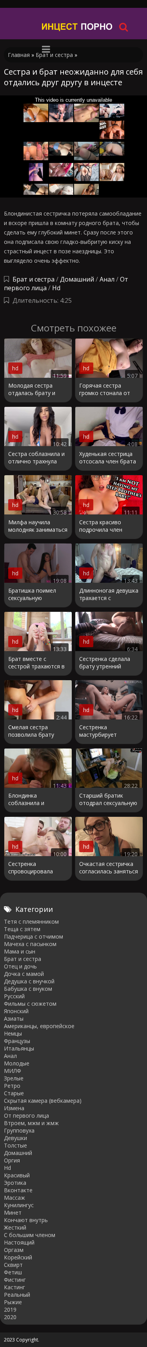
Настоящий (19, 1242)
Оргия (12, 1160)
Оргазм (14, 1250)
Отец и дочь (20, 966)
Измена (14, 1108)
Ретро (12, 1085)
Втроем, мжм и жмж (31, 1123)
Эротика (15, 1182)
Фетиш (13, 1272)
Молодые (16, 1063)
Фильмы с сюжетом (30, 1003)
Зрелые (14, 1078)
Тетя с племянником (31, 921)
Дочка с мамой (24, 973)
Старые (14, 1093)
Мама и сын (19, 951)
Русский (14, 996)
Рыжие (13, 1302)
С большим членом (29, 1235)
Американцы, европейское (39, 1026)
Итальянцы (19, 1048)
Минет (13, 1212)
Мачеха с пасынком (30, 944)
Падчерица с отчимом (33, 936)
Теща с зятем (22, 929)
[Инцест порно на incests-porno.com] (77, 26)
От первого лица (26, 1115)
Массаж (14, 1197)
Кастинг (14, 1287)
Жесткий (15, 1227)
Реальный (17, 1294)
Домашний (78, 279)
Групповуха (19, 1130)
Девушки (15, 1138)
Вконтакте (18, 1190)
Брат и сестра (33, 279)
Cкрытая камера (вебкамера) (43, 1100)
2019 (10, 1309)
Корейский (18, 1257)
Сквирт (13, 1264)
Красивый (17, 1175)
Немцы (13, 1033)
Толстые (15, 1145)
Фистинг (15, 1279)
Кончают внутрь (26, 1220)
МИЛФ (12, 1070)
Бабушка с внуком (28, 988)
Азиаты (14, 1018)
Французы (17, 1041)
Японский (16, 1011)
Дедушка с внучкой (29, 981)
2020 (10, 1317)
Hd (56, 288)
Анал (107, 279)
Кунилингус (19, 1205)
